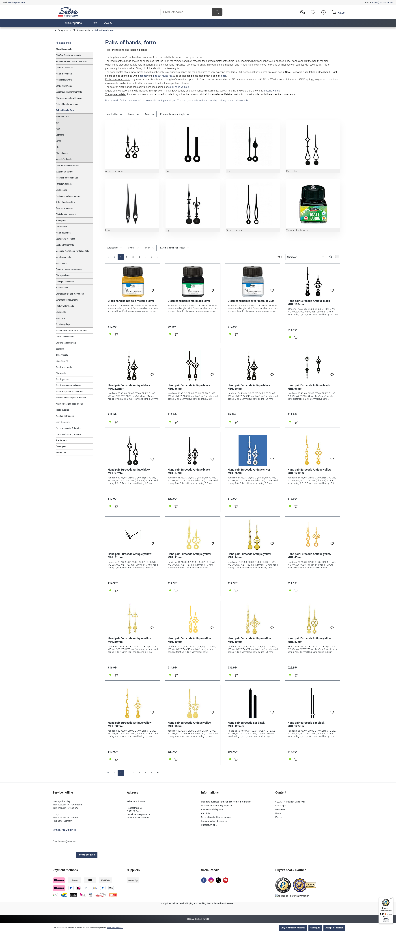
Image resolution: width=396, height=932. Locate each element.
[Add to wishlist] (152, 291)
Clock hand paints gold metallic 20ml (131, 300)
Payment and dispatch (212, 809)
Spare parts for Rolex (65, 238)
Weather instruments (65, 416)
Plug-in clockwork (64, 79)
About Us (205, 813)
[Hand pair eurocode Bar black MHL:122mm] (313, 703)
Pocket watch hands (65, 306)
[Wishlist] (312, 12)
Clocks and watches (65, 336)
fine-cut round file (162, 75)
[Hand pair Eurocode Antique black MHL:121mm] (133, 365)
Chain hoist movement (66, 214)
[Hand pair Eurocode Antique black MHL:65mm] (313, 365)
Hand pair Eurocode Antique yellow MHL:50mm (129, 640)
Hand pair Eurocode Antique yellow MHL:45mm (309, 555)
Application (112, 114)
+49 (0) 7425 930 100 (382, 2)
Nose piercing (62, 361)
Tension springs (63, 324)
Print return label (209, 825)
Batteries (60, 348)
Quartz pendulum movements (69, 92)
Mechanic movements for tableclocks (72, 251)
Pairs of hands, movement (67, 104)
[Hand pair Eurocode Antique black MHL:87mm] (193, 450)
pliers (223, 75)
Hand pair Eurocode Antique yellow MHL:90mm (189, 724)
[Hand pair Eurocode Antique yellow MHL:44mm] (253, 534)
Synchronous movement (66, 299)
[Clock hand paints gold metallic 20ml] (133, 281)
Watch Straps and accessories (69, 391)
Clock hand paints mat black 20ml (189, 300)
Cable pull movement (65, 281)
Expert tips (280, 805)
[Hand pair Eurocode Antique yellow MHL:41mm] (133, 534)
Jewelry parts (62, 355)
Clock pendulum (63, 275)
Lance (58, 141)
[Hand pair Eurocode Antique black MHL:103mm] (313, 281)
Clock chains (61, 190)
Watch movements (64, 73)
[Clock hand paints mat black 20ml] (193, 281)
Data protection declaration (214, 821)
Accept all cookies (334, 927)
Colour (131, 114)
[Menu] (391, 899)
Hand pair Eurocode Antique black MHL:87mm (189, 471)
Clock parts (61, 373)
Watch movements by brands (68, 385)
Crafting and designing (66, 342)
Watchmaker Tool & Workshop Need (72, 330)
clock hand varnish (178, 86)
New (95, 22)
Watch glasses (62, 379)
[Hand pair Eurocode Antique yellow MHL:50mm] (133, 618)
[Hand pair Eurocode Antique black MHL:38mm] (193, 365)
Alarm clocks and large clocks (69, 403)
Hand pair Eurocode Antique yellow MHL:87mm (309, 640)
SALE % (107, 22)
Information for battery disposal (216, 805)
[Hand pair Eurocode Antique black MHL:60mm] (253, 365)
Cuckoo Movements (65, 245)
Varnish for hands (64, 159)
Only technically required (293, 927)
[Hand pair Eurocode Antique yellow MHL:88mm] (133, 703)
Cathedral (60, 135)
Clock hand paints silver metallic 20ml (251, 300)
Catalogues (61, 446)
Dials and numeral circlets (67, 165)
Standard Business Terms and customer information (226, 801)
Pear (58, 128)
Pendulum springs (64, 184)
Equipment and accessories (68, 196)
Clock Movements (64, 49)
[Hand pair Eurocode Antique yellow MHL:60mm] (193, 618)
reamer (144, 75)
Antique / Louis (62, 116)
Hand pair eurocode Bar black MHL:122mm (306, 724)
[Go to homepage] (68, 12)
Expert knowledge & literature (69, 428)
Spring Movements (64, 86)
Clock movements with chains (69, 98)
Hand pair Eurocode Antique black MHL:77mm (129, 471)
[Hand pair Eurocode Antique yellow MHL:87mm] (313, 618)
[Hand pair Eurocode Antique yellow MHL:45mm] (313, 534)
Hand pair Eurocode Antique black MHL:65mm (309, 387)
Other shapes (62, 153)
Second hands (62, 287)
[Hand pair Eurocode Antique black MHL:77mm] (133, 450)
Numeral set (61, 318)
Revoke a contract (86, 854)
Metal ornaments (63, 257)
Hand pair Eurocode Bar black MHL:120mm (246, 724)
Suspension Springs (64, 171)
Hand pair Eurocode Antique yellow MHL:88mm (129, 724)
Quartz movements (64, 67)
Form (148, 114)
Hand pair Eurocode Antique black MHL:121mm (129, 387)
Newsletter (280, 809)
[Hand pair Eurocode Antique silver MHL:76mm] (253, 450)
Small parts (61, 220)
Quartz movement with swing (69, 269)
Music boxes (61, 263)
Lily (57, 147)
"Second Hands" (272, 90)
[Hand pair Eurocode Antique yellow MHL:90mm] (193, 703)
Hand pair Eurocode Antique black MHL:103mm (309, 302)
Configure (315, 927)
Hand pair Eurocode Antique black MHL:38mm (189, 387)
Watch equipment (63, 232)
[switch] (386, 920)
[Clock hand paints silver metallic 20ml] (253, 281)
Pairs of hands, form (65, 110)
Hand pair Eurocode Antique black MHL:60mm (249, 387)
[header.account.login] (322, 12)
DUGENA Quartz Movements (68, 55)
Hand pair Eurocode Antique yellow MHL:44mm (249, 555)
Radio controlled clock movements (71, 61)
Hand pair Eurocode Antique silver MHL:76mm (249, 471)
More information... (115, 928)
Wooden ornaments (64, 208)
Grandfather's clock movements (70, 293)
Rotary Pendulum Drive (66, 202)
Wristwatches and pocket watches (71, 397)
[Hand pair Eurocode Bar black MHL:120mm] (253, 703)
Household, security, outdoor (69, 434)
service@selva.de (16, 2)
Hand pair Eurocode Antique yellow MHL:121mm (309, 471)
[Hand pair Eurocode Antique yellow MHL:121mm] (313, 450)
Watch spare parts (64, 367)
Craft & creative (63, 422)
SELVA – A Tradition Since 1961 (290, 801)
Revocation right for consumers (216, 817)
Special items (62, 440)
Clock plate (61, 312)
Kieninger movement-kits (67, 177)
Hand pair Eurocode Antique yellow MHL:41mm (129, 555)
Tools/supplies (62, 409)
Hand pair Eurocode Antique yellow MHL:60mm (189, 640)
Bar (57, 122)
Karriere (279, 817)
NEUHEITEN (61, 452)
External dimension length (172, 114)
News (278, 813)
